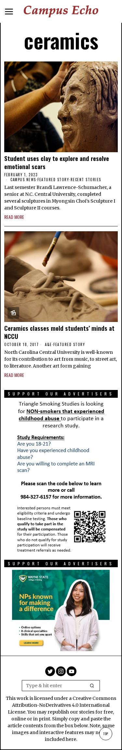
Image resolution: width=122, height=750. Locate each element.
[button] (92, 685)
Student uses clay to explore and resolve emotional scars (56, 162)
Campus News (23, 179)
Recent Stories (86, 179)
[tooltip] (50, 671)
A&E (48, 344)
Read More (14, 216)
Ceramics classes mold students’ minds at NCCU (59, 332)
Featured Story (53, 179)
